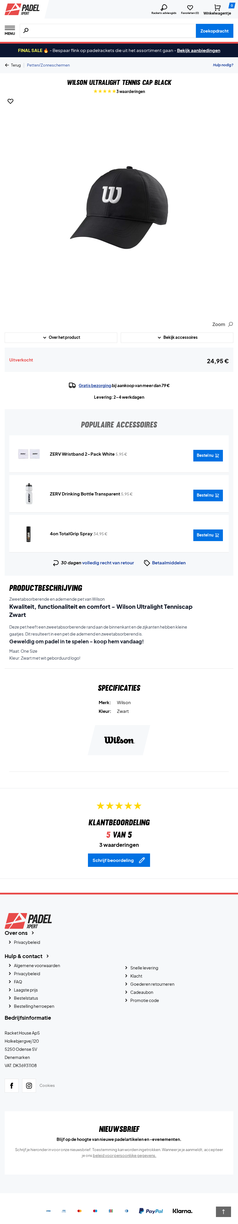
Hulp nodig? (223, 65)
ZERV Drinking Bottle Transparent (85, 493)
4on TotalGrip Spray (71, 533)
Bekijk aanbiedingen (198, 50)
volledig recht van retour (108, 562)
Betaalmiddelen (169, 562)
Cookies (47, 1085)
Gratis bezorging (95, 385)
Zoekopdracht (215, 30)
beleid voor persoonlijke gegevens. (124, 1155)
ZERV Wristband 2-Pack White (82, 454)
